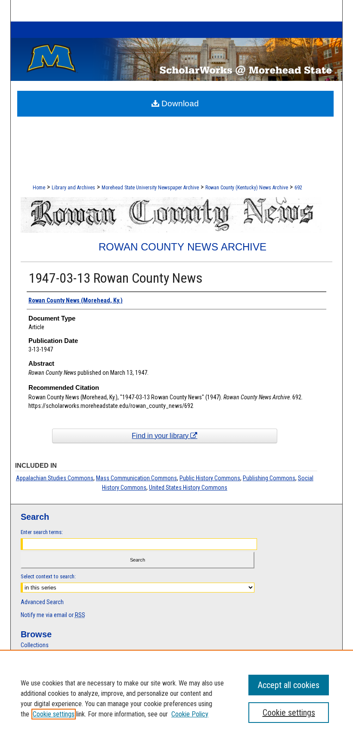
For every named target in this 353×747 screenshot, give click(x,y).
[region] (176, 698)
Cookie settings (53, 714)
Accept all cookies (288, 685)
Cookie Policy (189, 714)
